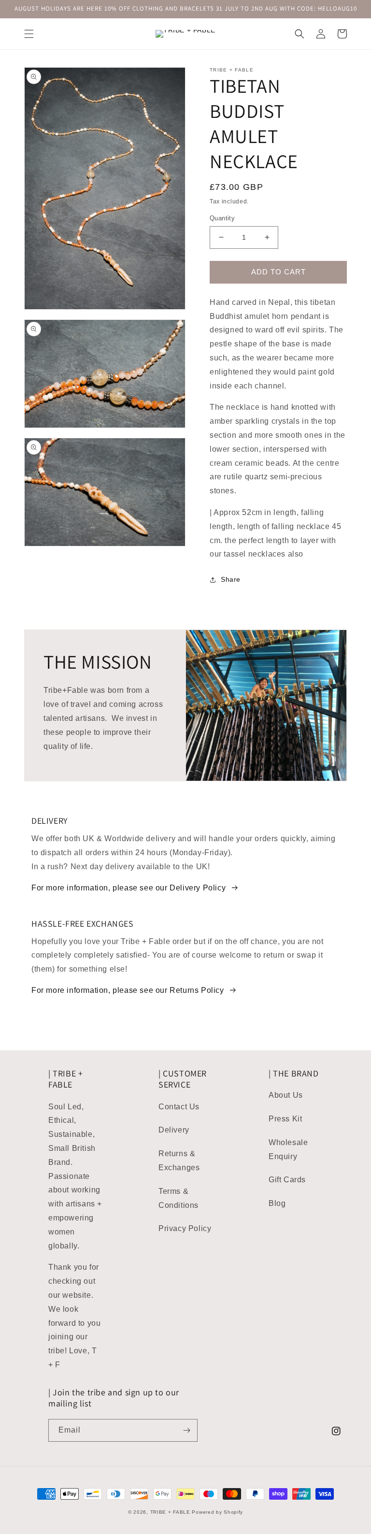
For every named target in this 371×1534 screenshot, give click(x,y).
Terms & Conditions (178, 1198)
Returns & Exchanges (179, 1160)
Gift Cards (287, 1180)
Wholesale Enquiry (288, 1149)
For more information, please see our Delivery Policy (128, 888)
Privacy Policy (184, 1228)
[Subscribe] (186, 1430)
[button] (29, 33)
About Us (286, 1095)
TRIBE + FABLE (170, 1512)
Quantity (222, 218)
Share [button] (231, 579)
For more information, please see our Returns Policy (127, 990)
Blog (277, 1203)
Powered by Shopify (217, 1512)
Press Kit (285, 1119)
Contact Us (179, 1107)
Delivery (173, 1130)
